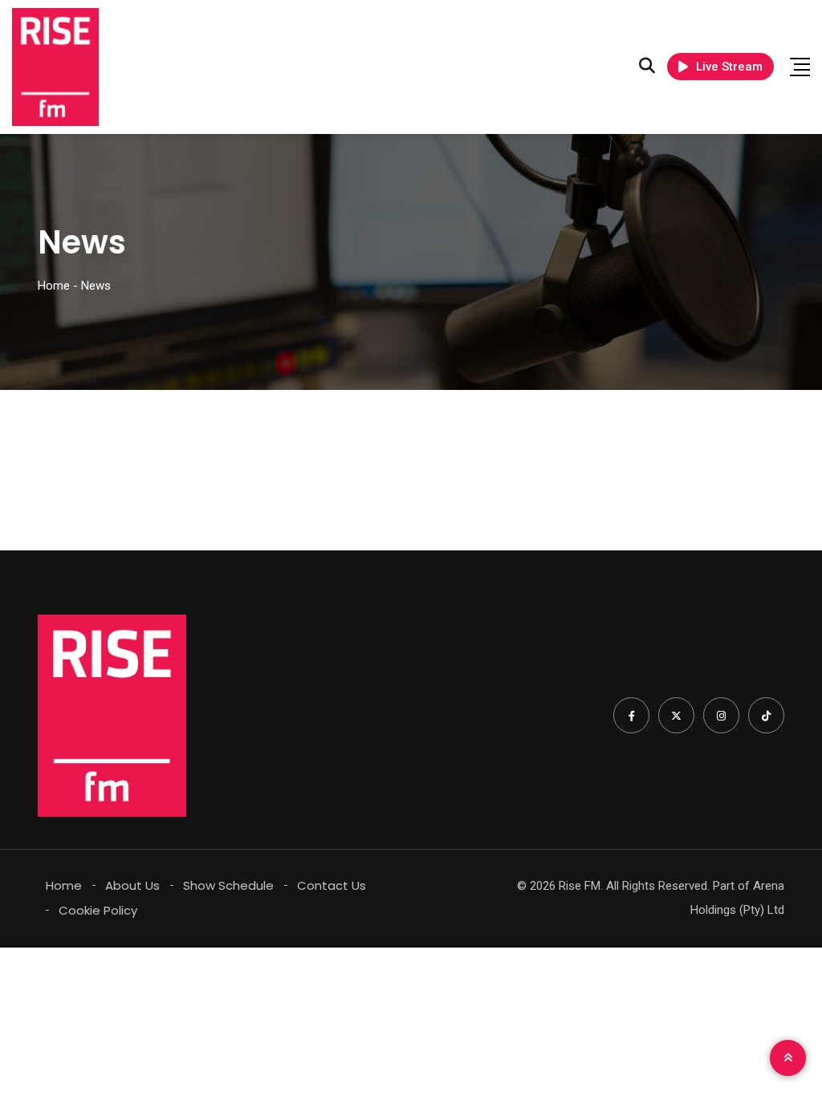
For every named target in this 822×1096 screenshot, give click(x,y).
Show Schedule (228, 885)
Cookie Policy (98, 910)
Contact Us (331, 885)
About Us (132, 885)
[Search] (647, 65)
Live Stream (729, 66)
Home (64, 885)
